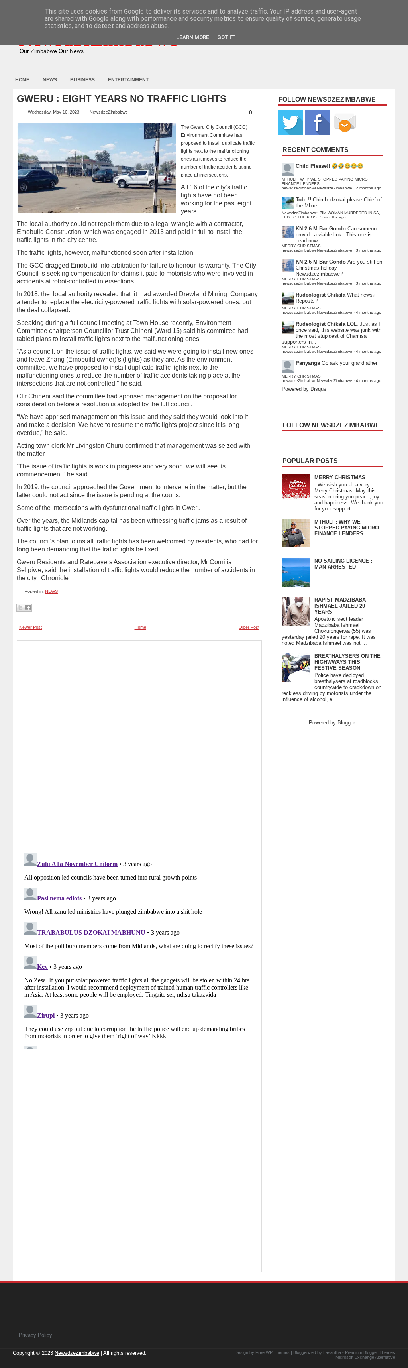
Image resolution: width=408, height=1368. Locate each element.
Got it (226, 37)
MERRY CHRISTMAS (339, 477)
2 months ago (368, 188)
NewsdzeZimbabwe (77, 1353)
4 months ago (368, 312)
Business (82, 80)
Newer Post (30, 627)
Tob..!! (303, 200)
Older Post (249, 627)
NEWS (51, 591)
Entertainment (128, 80)
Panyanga (308, 363)
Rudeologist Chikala (320, 295)
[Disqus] (139, 949)
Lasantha (332, 1352)
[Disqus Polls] (139, 744)
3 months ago (333, 217)
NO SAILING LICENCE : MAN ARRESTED (343, 564)
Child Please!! (313, 166)
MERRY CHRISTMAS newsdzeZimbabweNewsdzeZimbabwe (317, 248)
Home (22, 80)
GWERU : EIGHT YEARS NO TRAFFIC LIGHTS (121, 99)
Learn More (192, 37)
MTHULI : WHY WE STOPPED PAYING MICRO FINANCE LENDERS (346, 528)
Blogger (346, 723)
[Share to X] (20, 608)
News (50, 80)
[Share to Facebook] (28, 608)
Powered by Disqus (304, 389)
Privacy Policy (35, 1335)
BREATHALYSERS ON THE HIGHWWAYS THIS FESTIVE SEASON (347, 662)
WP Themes (278, 1352)
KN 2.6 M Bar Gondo (321, 229)
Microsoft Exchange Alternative (365, 1357)
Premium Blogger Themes (370, 1352)
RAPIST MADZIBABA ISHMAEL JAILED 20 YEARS (340, 606)
